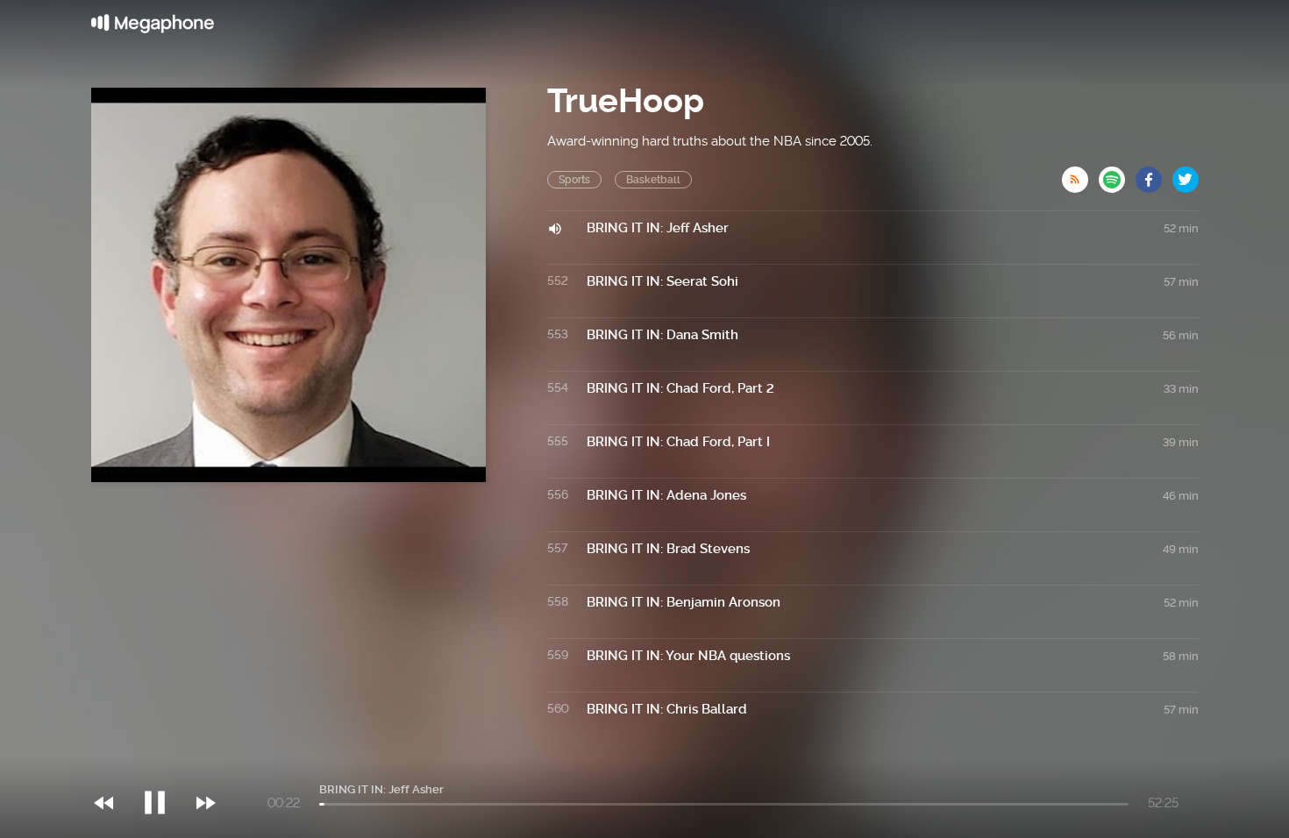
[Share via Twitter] (1185, 174)
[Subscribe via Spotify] (1117, 174)
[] (163, 767)
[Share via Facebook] (1154, 174)
